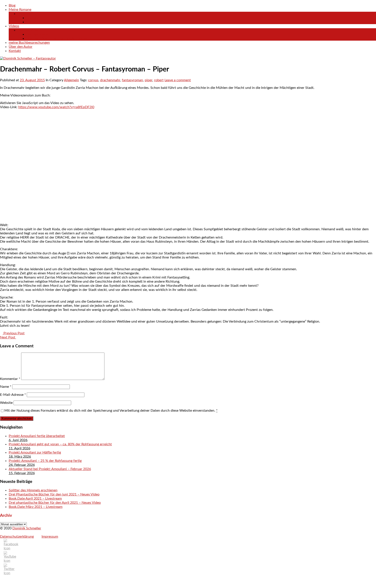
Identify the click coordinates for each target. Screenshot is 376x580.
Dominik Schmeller (26, 528)
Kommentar (10, 379)
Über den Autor (20, 46)
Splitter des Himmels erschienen (33, 490)
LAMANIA (25, 13)
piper (148, 80)
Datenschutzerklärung (17, 536)
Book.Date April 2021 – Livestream (35, 498)
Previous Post (14, 333)
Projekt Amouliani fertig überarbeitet (37, 436)
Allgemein (71, 80)
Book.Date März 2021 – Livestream (35, 507)
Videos (14, 26)
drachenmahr (110, 80)
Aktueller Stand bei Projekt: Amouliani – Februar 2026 (50, 469)
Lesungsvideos (37, 34)
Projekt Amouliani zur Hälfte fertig (35, 452)
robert (159, 80)
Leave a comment (177, 80)
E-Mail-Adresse (13, 394)
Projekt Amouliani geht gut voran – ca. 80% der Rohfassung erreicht (60, 444)
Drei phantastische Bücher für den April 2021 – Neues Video (55, 502)
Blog (12, 5)
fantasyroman (132, 80)
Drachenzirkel (28, 30)
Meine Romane (20, 9)
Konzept (32, 18)
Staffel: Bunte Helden (42, 22)
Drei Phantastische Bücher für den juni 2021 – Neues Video (54, 494)
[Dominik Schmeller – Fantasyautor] (28, 58)
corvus (93, 80)
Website (6, 402)
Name (5, 386)
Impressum (50, 536)
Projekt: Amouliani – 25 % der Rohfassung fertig (45, 460)
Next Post (8, 337)
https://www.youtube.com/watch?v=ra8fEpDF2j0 (56, 107)
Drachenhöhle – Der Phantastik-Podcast (57, 38)
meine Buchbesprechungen (29, 42)
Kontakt (15, 51)
